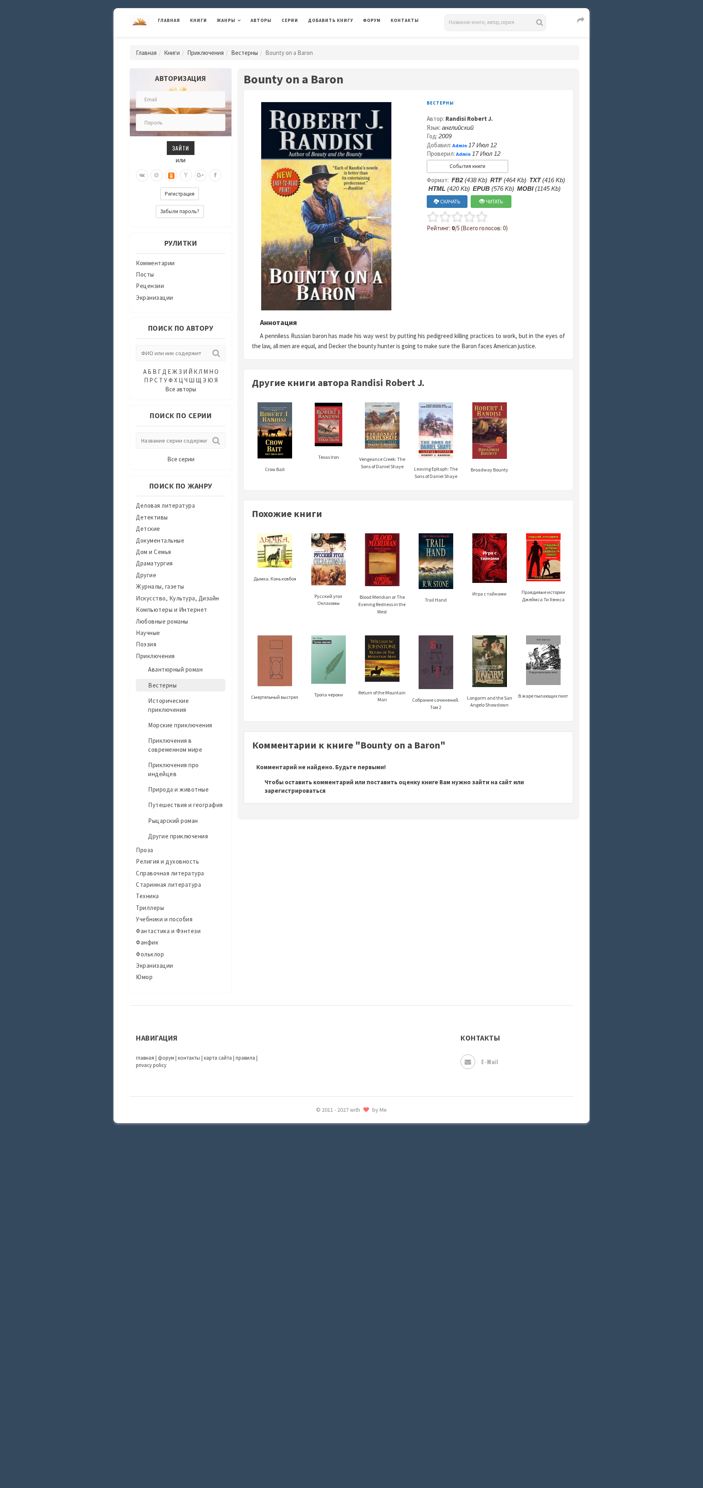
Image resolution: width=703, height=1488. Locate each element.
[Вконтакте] (142, 175)
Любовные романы (162, 621)
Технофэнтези (329, 1297)
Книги (198, 20)
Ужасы (318, 1315)
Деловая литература (337, 41)
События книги (467, 166)
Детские (148, 528)
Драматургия (154, 563)
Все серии (180, 459)
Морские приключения (180, 725)
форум (166, 1057)
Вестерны (244, 53)
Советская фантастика (341, 1206)
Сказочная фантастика (341, 1169)
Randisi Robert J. (469, 118)
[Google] (200, 175)
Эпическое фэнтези (336, 1406)
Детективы (152, 517)
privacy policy (151, 1065)
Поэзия (146, 644)
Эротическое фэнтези (340, 1442)
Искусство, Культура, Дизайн (177, 598)
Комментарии (155, 263)
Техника (147, 896)
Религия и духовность (167, 861)
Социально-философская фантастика (362, 1242)
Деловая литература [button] (245, 41)
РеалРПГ (320, 1133)
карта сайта (218, 1057)
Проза (144, 850)
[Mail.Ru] (157, 175)
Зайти (180, 148)
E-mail (489, 1061)
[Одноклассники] (171, 175)
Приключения (205, 53)
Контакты (405, 20)
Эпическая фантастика (341, 1387)
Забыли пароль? (179, 211)
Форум (372, 20)
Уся (314, 1333)
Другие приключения (178, 836)
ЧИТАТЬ (494, 201)
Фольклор (150, 954)
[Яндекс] (186, 175)
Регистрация (179, 193)
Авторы (261, 20)
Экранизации (154, 297)
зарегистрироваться (294, 790)
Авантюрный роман (175, 669)
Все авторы (180, 389)
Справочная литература (170, 873)
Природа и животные (178, 789)
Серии (290, 20)
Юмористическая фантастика (351, 1460)
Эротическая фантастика (345, 1424)
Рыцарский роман (173, 821)
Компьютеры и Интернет (171, 609)
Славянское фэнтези (338, 1187)
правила (245, 1057)
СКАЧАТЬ (450, 201)
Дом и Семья (153, 552)
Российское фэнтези (338, 1151)
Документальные (160, 540)
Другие (146, 575)
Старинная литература (168, 884)
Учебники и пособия (164, 919)
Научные (148, 633)
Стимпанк (323, 1260)
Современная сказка (337, 1224)
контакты (189, 1057)
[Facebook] (215, 175)
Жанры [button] (226, 20)
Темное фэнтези (332, 1278)
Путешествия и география (185, 805)
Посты (145, 274)
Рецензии (150, 286)
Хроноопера (325, 1369)
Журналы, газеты (160, 586)
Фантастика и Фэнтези (168, 931)
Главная (169, 20)
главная (145, 1057)
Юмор (144, 977)
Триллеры (150, 908)
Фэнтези (321, 1351)
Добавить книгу (330, 20)
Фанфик (147, 942)
